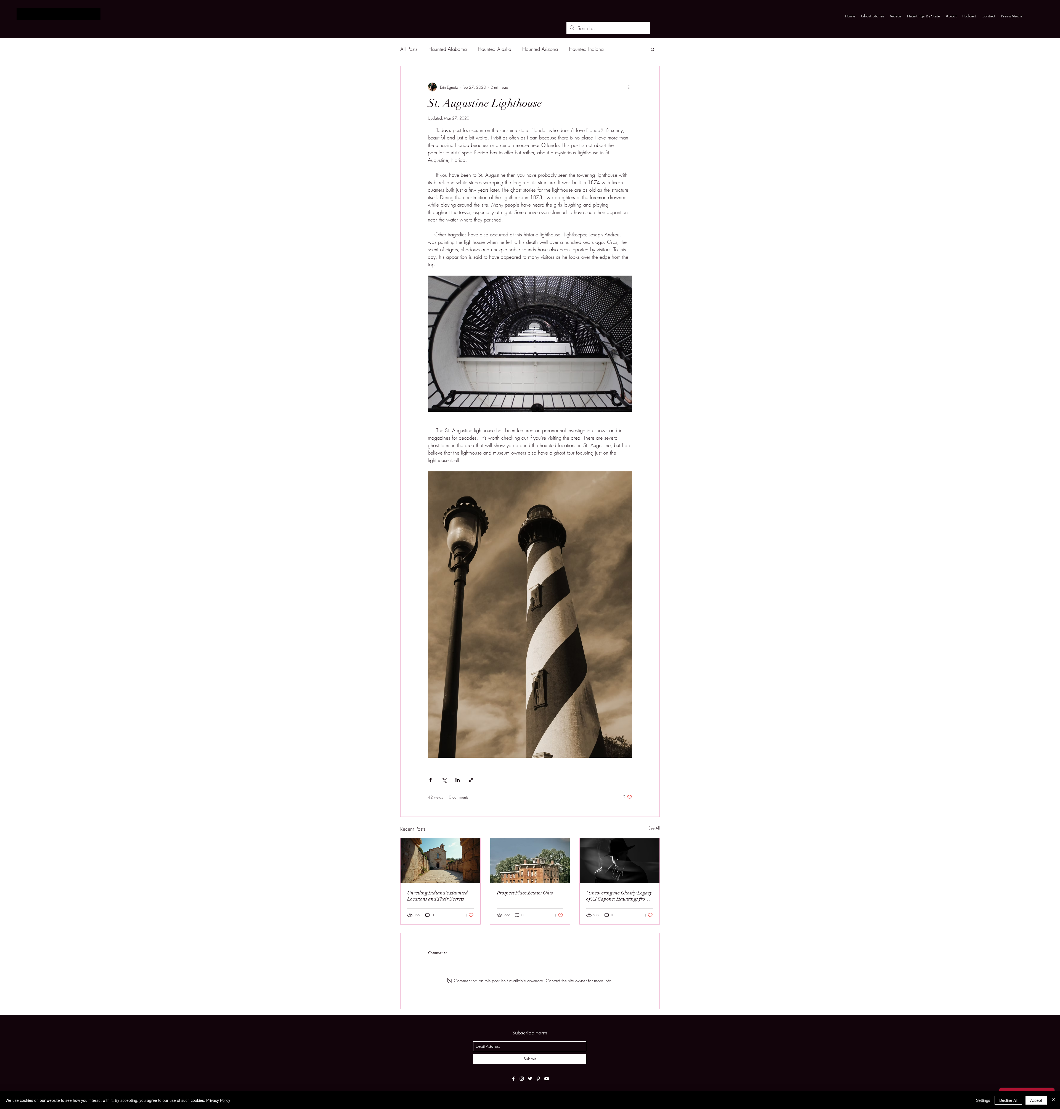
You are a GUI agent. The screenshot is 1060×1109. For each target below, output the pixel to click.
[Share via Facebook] (430, 780)
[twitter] (530, 1078)
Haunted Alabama (447, 49)
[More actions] (629, 87)
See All (654, 828)
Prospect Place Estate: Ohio (525, 893)
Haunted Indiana (586, 49)
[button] (652, 49)
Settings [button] (983, 1100)
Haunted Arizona (540, 49)
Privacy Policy (218, 1100)
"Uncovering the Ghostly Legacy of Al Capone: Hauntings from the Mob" (619, 896)
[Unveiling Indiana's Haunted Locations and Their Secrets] (440, 860)
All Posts (408, 49)
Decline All (1008, 1100)
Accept (1036, 1100)
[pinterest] (538, 1078)
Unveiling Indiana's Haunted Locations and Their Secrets (437, 896)
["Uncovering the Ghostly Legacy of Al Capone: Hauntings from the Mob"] (619, 860)
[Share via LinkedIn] (457, 780)
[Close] (1053, 1100)
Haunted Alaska (494, 49)
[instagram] (521, 1078)
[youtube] (546, 1078)
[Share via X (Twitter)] (444, 780)
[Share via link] (471, 780)
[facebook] (513, 1078)
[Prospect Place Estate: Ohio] (530, 860)
